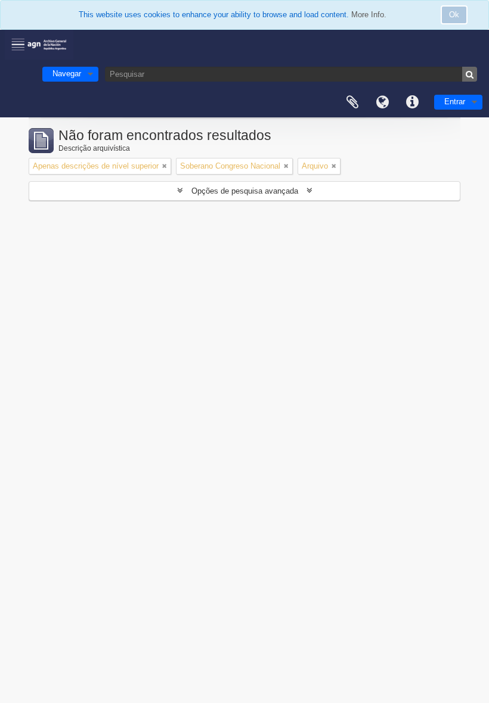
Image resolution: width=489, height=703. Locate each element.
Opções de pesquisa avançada (245, 190)
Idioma (382, 102)
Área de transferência (352, 102)
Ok (454, 14)
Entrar (454, 101)
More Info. (368, 14)
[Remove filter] (164, 166)
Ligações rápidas (412, 102)
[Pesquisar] (469, 74)
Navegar (66, 73)
